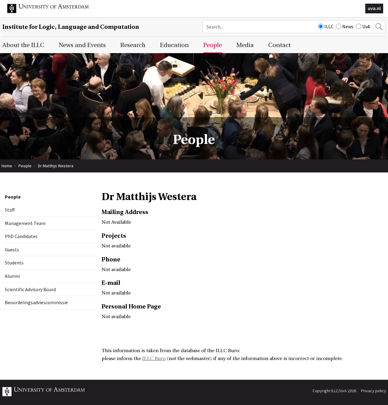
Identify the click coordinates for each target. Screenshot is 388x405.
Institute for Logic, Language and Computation (70, 26)
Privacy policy (373, 390)
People (25, 165)
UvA (366, 26)
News (347, 26)
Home (7, 165)
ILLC (328, 26)
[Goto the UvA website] (52, 11)
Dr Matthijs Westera (55, 165)
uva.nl (374, 8)
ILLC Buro (154, 358)
